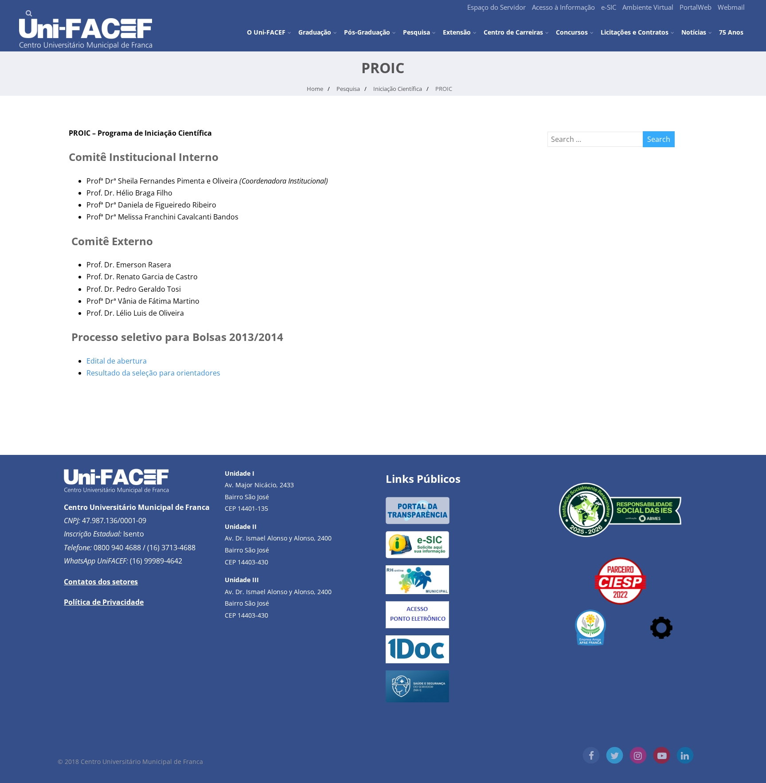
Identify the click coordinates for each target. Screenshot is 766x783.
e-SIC (608, 7)
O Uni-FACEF (266, 32)
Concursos (572, 32)
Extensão (457, 32)
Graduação (314, 32)
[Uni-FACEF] (85, 46)
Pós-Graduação (367, 32)
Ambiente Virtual (647, 7)
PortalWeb (695, 7)
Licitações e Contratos (634, 32)
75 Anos (731, 31)
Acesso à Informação (563, 7)
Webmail (731, 7)
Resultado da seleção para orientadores (153, 373)
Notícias (693, 32)
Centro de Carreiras (513, 32)
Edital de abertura (116, 361)
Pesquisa (416, 32)
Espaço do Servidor (496, 7)
